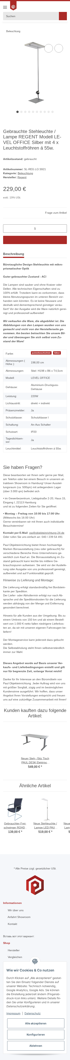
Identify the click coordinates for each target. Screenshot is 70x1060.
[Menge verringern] (7, 229)
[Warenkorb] (63, 6)
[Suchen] (63, 16)
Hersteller (13, 950)
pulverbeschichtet (41, 353)
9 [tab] (48, 112)
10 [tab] (52, 112)
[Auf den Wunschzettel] (58, 48)
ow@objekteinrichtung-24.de (46, 532)
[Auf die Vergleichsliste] (48, 48)
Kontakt (12, 923)
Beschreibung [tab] (13, 254)
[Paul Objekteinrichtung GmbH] (14, 5)
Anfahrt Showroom (19, 917)
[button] (56, 6)
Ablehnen (35, 1045)
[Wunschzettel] (50, 6)
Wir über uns (15, 910)
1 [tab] (17, 112)
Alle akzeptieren (35, 1023)
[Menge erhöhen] (62, 229)
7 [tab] (41, 112)
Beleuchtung (25, 173)
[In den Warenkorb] (35, 240)
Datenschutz (32, 1013)
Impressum (13, 1013)
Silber (57, 353)
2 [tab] (21, 112)
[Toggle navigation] (5, 5)
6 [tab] (37, 112)
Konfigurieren (36, 1034)
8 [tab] (45, 112)
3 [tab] (25, 112)
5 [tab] (33, 112)
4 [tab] (29, 112)
